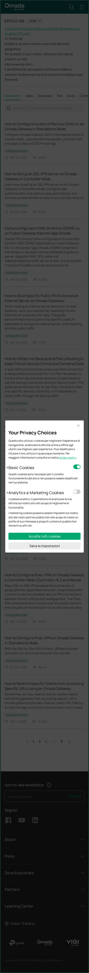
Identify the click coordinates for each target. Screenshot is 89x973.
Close (78, 426)
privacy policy (67, 457)
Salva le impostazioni (44, 546)
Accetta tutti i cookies (44, 536)
